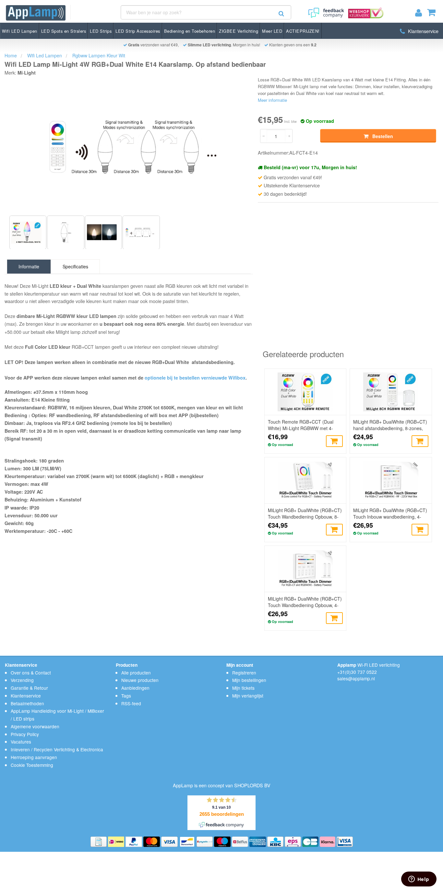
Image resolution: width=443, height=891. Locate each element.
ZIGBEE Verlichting (238, 31)
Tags (126, 695)
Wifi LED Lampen (19, 31)
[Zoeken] (281, 14)
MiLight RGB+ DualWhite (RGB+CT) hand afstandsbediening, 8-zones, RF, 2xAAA (390, 424)
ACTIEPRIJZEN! (303, 31)
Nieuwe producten (140, 680)
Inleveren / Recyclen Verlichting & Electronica (57, 749)
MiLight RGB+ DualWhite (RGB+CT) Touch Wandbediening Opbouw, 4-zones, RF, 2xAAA (305, 601)
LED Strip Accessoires (137, 31)
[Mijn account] (421, 13)
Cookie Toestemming (32, 765)
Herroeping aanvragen (34, 757)
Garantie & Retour (29, 688)
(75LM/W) (50, 468)
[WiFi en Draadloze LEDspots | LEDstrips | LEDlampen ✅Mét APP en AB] (36, 13)
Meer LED (272, 31)
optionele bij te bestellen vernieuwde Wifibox (195, 377)
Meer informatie (272, 100)
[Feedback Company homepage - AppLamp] (325, 10)
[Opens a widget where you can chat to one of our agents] (419, 880)
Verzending (22, 680)
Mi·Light (27, 72)
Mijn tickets (243, 688)
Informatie (28, 266)
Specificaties (75, 266)
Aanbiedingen (135, 688)
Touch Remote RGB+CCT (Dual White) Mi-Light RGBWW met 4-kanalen (300, 424)
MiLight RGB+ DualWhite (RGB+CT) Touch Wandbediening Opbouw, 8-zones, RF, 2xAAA (305, 513)
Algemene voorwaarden (35, 726)
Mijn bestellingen (249, 680)
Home (11, 55)
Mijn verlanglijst (247, 695)
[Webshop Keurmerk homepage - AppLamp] (364, 10)
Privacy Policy (25, 734)
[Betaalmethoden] (99, 841)
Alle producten (136, 672)
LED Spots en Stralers (63, 31)
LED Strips (101, 31)
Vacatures (21, 741)
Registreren (244, 672)
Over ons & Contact (31, 672)
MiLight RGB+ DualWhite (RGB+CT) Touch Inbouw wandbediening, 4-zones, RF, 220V (390, 513)
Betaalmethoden (27, 703)
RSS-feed (131, 703)
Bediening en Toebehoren (189, 31)
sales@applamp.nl (356, 678)
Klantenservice (422, 31)
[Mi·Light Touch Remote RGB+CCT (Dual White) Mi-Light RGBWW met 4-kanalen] (305, 392)
